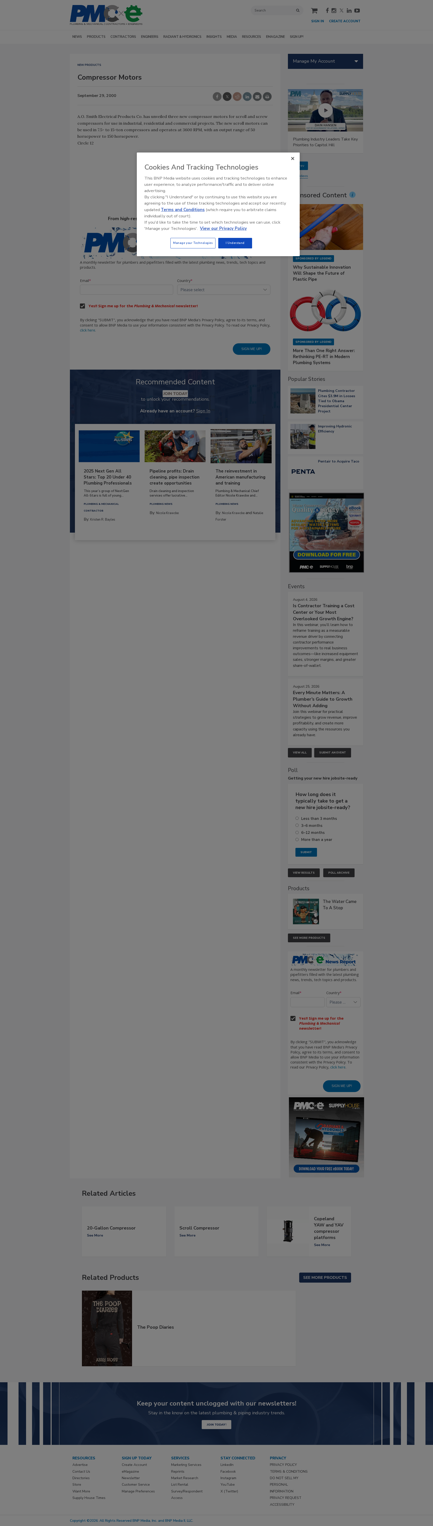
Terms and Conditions (183, 210)
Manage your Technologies (193, 243)
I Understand (235, 243)
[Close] (292, 158)
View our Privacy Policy (223, 228)
